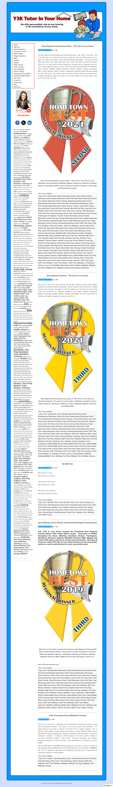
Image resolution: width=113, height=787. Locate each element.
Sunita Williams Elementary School (62, 265)
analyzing (27, 140)
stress (15, 472)
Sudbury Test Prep (22, 478)
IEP (19, 277)
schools (21, 441)
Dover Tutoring (76, 211)
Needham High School (46, 235)
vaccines (16, 519)
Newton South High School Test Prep (56, 250)
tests (22, 493)
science (16, 443)
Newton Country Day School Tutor (62, 243)
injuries (25, 281)
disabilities (26, 213)
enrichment (16, 230)
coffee (20, 197)
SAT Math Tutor (18, 437)
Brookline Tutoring (21, 183)
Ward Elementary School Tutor (65, 512)
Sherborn (76, 260)
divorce (15, 217)
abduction (27, 129)
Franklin (60, 216)
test (24, 491)
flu (28, 246)
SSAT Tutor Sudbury (21, 463)
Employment (18, 82)
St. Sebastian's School (57, 453)
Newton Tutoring (22, 388)
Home (16, 45)
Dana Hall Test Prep (77, 208)
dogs (19, 217)
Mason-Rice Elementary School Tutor (55, 231)
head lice (26, 267)
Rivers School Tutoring (64, 260)
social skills (17, 449)
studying (19, 474)
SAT (30, 435)
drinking (27, 221)
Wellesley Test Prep (63, 456)
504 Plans (22, 129)
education (25, 223)
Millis (64, 233)
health (17, 269)
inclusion (16, 279)
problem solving (18, 413)
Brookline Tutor (53, 502)
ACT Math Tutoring (22, 135)
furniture (16, 259)
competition (24, 199)
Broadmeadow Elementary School (79, 201)
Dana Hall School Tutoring (60, 208)
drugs (30, 221)
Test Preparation (19, 69)
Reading (16, 60)
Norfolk (47, 255)
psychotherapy (23, 415)
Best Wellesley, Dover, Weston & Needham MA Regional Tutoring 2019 (67, 523)
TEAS (27, 489)
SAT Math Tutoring (27, 437)
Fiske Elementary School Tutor (61, 213)
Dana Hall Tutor (90, 208)
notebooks (21, 397)
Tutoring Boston (77, 453)
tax (19, 489)
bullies (28, 185)
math (16, 325)
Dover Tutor (66, 211)
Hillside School (17, 271)
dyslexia (16, 223)
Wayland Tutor (81, 512)
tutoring (24, 505)
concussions (17, 201)
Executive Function (20, 51)
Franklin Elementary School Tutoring (23, 257)
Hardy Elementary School (59, 221)
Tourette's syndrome (19, 503)
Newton (54, 240)
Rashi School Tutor (73, 698)
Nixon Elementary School (20, 390)
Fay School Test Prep (23, 234)
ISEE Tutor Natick (49, 434)
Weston (54, 707)
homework (17, 273)
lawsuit (15, 308)
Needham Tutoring (44, 240)
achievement (52, 196)
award (78, 196)
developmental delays (19, 211)
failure (15, 234)
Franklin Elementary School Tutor (70, 218)
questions (29, 415)
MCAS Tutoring (19, 71)
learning (23, 308)
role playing (28, 427)
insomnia (16, 283)
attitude (26, 146)
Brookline (26, 177)
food (18, 248)
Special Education (19, 49)
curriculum (19, 203)
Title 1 (22, 501)
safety (24, 429)
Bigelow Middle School (24, 155)
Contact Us (17, 80)
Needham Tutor (85, 238)
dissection (21, 215)
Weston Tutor (47, 515)
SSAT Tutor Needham (45, 263)
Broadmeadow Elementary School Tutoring (57, 206)
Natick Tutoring (60, 436)
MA (45, 228)
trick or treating (28, 503)
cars (28, 187)
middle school (20, 329)
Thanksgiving (17, 495)
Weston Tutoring (87, 707)
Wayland (25, 529)
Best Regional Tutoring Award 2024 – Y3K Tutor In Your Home (67, 46)
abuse (15, 131)
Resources (17, 87)
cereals (25, 191)
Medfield (59, 233)
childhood (16, 196)
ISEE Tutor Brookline (24, 286)
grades (28, 259)
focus (31, 246)
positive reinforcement (25, 411)
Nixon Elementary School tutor (52, 510)
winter (15, 551)
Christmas (16, 197)
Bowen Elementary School (20, 160)
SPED (24, 451)
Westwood (85, 268)
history (23, 271)
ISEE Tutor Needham (63, 434)
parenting (24, 401)
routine (15, 429)
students (25, 472)
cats (15, 191)
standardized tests (23, 470)
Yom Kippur (26, 551)
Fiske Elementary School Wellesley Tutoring (67, 715)
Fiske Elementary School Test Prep (50, 426)
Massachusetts (50, 233)
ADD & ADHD (18, 54)
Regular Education (20, 56)
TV (27, 507)
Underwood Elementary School (21, 509)
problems (24, 413)
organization (17, 399)
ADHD (16, 138)
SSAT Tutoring (18, 67)
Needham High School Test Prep (66, 235)
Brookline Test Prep (22, 179)
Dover (47, 211)
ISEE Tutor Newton (56, 226)
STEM (31, 470)
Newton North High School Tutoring (68, 248)
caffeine (20, 187)
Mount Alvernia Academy (75, 233)
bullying (16, 187)
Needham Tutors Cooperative (74, 693)
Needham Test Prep (72, 238)
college (27, 197)
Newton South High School (25, 375)
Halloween (16, 261)
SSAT (18, 453)
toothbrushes (27, 501)
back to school (17, 150)
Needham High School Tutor (64, 439)
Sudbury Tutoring (21, 483)
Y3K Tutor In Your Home (52, 746)
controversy (24, 201)
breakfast (16, 167)
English (25, 228)
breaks (20, 167)
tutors (24, 507)
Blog (15, 85)
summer (20, 485)
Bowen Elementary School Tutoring (54, 201)
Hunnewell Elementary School (68, 223)
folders (15, 248)
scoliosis (21, 442)
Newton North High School (54, 245)
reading (16, 421)
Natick (89, 434)
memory (26, 327)
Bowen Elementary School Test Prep (64, 198)
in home (28, 277)
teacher (23, 489)
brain (29, 165)
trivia (15, 505)
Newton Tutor (81, 253)
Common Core (17, 199)
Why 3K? (17, 47)
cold (24, 197)
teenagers (17, 491)
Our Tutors (17, 78)
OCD (29, 397)
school (22, 439)
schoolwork (27, 441)
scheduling (16, 439)
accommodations (22, 131)
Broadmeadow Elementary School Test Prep (53, 203)
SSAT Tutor (83, 510)
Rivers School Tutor (49, 260)
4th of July (16, 129)
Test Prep (29, 491)
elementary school (22, 225)
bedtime (16, 152)
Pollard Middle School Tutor (47, 258)
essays (21, 230)
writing (19, 551)
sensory (16, 444)
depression (22, 209)
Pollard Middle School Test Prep (85, 255)
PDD (31, 401)
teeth (21, 491)
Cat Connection (26, 189)
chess (22, 193)
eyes (26, 232)
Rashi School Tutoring (50, 449)
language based (26, 306)
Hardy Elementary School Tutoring (54, 431)
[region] (23, 101)
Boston (84, 196)
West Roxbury (75, 268)
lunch (25, 311)
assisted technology (19, 145)
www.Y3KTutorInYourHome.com (48, 664)
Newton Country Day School (68, 240)
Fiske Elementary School (84, 424)
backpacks (24, 150)
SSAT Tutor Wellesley (76, 263)
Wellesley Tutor (51, 268)
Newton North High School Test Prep (76, 245)
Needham (88, 233)
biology (16, 158)
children (24, 195)
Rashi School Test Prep (78, 446)
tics (24, 499)
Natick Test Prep (21, 335)
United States (23, 517)
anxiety (27, 144)
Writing (16, 62)
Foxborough (42, 216)
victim (19, 519)
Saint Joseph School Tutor (25, 433)
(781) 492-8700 (23, 115)
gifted (24, 259)
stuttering (25, 474)
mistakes (16, 332)
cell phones (20, 191)
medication (21, 327)
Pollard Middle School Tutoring (68, 258)
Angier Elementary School (66, 196)
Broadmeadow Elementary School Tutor (59, 673)
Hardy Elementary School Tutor (79, 221)
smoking (28, 446)
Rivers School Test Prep (67, 449)
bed (29, 150)
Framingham (51, 216)
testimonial (41, 705)
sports (28, 451)
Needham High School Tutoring (53, 238)
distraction (27, 215)
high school (26, 269)
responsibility (26, 421)
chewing (26, 193)
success (46, 265)
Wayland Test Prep (21, 531)
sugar (29, 483)
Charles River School (86, 206)
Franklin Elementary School (73, 216)
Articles (49, 193)
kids (26, 304)
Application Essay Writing (22, 73)
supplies (26, 487)
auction (50, 758)
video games (25, 519)
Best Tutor (23, 154)
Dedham (41, 211)
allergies (16, 140)
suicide (15, 485)
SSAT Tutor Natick (69, 451)
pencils (23, 403)
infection (20, 281)
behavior (21, 152)
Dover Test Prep (55, 211)
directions (20, 213)
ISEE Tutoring (18, 65)
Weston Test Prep (64, 707)
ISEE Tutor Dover (86, 223)
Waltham (24, 523)
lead (18, 308)
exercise (22, 232)
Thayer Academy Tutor (22, 497)
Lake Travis (19, 306)
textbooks (26, 493)
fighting (28, 238)
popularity (16, 411)
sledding (20, 446)
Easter (20, 223)
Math (15, 58)
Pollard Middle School (65, 255)
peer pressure (17, 403)
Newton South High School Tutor (81, 250)
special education (20, 450)
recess (21, 421)
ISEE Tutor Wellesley (71, 226)
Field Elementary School (20, 238)
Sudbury (24, 476)
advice (26, 137)
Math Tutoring (23, 325)
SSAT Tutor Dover (87, 260)
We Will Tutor (67, 464)
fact (29, 232)
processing (16, 415)
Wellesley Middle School (46, 456)
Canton (75, 206)
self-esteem (27, 442)
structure (19, 472)
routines (20, 429)
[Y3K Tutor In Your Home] (56, 21)
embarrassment (17, 228)
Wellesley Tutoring (63, 268)
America (21, 140)
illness (22, 277)
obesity (26, 397)
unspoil (30, 517)
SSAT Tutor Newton (61, 263)
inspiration (22, 283)
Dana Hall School (44, 208)
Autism (23, 148)
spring (15, 453)
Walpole (78, 265)
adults (21, 138)
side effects (26, 444)
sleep (23, 446)
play (27, 403)
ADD (29, 136)
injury (29, 281)
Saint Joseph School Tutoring (21, 435)
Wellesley (85, 265)
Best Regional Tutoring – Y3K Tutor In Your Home (67, 276)
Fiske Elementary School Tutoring (84, 213)
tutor (18, 505)
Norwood (53, 255)
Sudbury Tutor (20, 481)
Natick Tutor (50, 436)
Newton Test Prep (70, 253)
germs (20, 259)
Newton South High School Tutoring (50, 253)
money (20, 332)
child (30, 193)
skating (15, 446)
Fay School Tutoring (26, 236)
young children (21, 553)
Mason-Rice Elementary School (58, 228)
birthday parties (22, 158)
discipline (16, 215)
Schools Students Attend (22, 76)
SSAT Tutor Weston (82, 702)
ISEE (27, 283)
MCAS (29, 325)
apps (31, 143)
